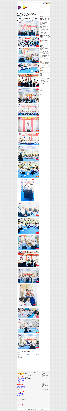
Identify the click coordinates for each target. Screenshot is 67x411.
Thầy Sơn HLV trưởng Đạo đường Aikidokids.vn (44, 69)
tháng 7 (42, 86)
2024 (40, 75)
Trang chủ (28, 354)
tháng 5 (42, 87)
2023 (40, 76)
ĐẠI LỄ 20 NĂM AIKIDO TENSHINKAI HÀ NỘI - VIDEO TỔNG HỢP (45, 23)
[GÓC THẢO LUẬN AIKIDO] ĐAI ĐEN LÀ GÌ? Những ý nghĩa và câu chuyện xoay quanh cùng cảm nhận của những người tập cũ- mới (45, 46)
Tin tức (43, 384)
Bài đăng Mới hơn (18, 354)
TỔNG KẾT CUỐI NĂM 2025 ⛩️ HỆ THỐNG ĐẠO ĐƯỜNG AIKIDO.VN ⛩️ (45, 40)
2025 (40, 74)
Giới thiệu (43, 376)
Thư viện (43, 383)
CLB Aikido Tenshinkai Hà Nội (45, 375)
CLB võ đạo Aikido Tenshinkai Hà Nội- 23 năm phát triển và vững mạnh (35, 409)
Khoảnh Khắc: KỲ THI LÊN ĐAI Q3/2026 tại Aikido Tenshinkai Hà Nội (45, 32)
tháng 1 (42, 90)
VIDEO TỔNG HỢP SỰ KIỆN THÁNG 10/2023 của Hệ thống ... (45, 81)
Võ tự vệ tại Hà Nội (44, 388)
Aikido (43, 373)
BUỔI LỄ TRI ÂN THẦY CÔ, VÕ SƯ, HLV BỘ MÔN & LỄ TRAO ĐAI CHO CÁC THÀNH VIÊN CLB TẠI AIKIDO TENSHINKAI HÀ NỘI (27, 14)
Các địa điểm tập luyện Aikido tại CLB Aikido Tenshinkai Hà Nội (46, 18)
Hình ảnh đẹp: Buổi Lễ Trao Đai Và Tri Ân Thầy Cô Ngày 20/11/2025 (45, 51)
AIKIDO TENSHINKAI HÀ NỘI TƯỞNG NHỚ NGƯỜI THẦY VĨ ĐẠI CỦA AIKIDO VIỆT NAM (45, 27)
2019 (40, 94)
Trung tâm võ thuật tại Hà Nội (45, 385)
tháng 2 (42, 89)
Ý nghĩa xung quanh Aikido (45, 389)
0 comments (21, 16)
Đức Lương (42, 70)
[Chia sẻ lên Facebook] (19, 352)
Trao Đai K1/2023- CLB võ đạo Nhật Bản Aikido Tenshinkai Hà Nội (45, 61)
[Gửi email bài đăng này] (17, 352)
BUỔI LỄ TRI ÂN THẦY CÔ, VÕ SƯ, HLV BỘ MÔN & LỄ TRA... (45, 78)
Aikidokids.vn (43, 374)
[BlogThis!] (18, 352)
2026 (40, 73)
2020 (40, 93)
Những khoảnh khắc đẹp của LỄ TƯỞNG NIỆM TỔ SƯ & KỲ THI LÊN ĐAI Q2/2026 (45, 56)
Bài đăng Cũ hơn (37, 354)
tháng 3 (42, 88)
